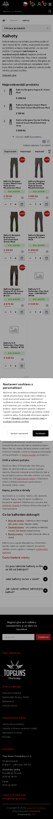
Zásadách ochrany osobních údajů (28, 418)
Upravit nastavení (19, 433)
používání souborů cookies (16, 421)
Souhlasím (40, 433)
